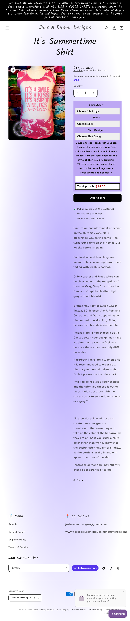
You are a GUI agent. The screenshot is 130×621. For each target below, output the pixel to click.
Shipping (78, 70)
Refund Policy (16, 532)
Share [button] (80, 480)
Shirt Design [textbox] (96, 130)
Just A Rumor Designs (38, 610)
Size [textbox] (96, 117)
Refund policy (78, 609)
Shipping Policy (17, 539)
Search (12, 524)
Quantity (78, 85)
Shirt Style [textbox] (96, 105)
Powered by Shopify (59, 610)
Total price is (91, 186)
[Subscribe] (65, 568)
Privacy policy (95, 609)
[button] (7, 28)
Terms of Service (18, 547)
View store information (90, 218)
